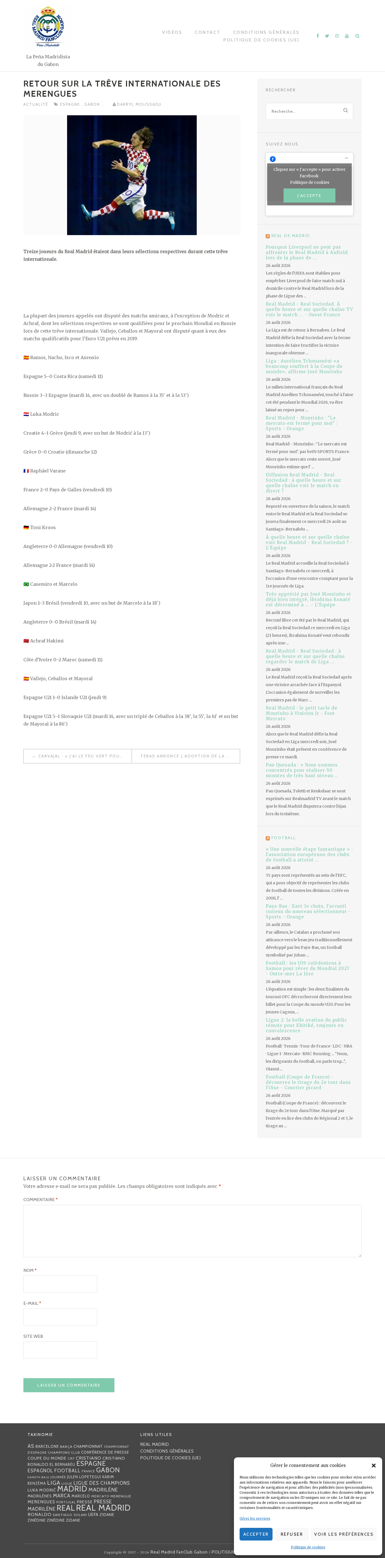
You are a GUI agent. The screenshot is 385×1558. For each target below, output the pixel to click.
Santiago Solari (70, 1515)
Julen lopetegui (84, 1477)
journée (58, 1477)
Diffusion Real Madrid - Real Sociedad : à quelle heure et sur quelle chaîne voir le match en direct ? (303, 483)
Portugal (66, 1502)
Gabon (92, 104)
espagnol (40, 1470)
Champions (59, 1452)
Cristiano (88, 1458)
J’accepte (310, 195)
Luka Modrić (42, 1490)
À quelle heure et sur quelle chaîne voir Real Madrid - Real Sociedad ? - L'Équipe (309, 542)
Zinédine (37, 1520)
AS (31, 1446)
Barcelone (47, 1446)
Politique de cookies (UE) (261, 40)
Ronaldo (40, 1514)
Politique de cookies (308, 1547)
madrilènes (40, 1496)
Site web (33, 1336)
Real (66, 1508)
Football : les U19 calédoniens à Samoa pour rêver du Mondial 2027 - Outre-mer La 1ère (307, 968)
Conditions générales (266, 32)
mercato (100, 1496)
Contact (207, 32)
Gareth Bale (38, 1477)
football (67, 1470)
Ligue (66, 1483)
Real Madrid (103, 1508)
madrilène (103, 1489)
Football (283, 837)
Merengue (120, 1496)
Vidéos (172, 32)
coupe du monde (47, 1458)
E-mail (32, 1303)
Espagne (70, 104)
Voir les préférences (343, 1534)
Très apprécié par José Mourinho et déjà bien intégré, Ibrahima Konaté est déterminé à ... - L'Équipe (308, 599)
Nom (30, 1270)
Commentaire (40, 1199)
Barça (66, 1446)
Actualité (35, 104)
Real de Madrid (290, 235)
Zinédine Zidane (63, 1520)
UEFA (93, 1514)
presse (85, 1501)
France (88, 1471)
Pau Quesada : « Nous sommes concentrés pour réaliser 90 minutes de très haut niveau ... (302, 770)
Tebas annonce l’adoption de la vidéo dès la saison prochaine (190, 756)
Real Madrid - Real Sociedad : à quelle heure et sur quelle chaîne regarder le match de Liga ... (305, 656)
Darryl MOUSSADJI (139, 104)
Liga (53, 1482)
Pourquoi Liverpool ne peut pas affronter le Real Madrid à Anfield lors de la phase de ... (307, 252)
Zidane (106, 1514)
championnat (88, 1446)
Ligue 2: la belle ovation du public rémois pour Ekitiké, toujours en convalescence (306, 1025)
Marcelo (81, 1496)
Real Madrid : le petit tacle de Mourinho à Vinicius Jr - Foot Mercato (301, 713)
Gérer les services (255, 1518)
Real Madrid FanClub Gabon (179, 1552)
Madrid (72, 1488)
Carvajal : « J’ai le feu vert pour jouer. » (85, 756)
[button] (374, 1465)
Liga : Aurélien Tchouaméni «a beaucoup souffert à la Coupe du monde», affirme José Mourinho (304, 366)
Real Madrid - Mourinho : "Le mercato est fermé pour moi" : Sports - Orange (302, 423)
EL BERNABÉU (62, 1464)
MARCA (61, 1496)
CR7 (71, 1458)
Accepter (256, 1534)
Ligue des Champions (102, 1483)
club (75, 1453)
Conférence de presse (105, 1452)
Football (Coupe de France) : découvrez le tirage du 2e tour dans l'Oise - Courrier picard (308, 1082)
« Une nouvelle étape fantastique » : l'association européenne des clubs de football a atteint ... (309, 855)
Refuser (292, 1534)
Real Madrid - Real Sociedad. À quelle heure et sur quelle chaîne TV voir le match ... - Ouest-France (309, 309)
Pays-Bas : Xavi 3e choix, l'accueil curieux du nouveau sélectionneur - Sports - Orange (308, 911)
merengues (41, 1501)
